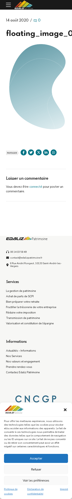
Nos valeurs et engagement (23, 361)
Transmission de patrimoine (23, 318)
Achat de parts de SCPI (20, 296)
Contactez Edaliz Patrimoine (23, 372)
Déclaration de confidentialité (35, 491)
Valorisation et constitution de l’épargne (30, 323)
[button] (65, 410)
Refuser (36, 470)
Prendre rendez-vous (19, 367)
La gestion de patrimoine (21, 291)
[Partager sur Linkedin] (46, 152)
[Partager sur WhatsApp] (54, 152)
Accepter (36, 458)
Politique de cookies (10, 491)
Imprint (64, 489)
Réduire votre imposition (21, 312)
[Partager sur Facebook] (24, 152)
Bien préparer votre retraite (22, 302)
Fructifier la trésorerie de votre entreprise (31, 307)
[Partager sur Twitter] (31, 152)
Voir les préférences (36, 481)
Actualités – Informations (21, 351)
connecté (35, 187)
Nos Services (14, 356)
